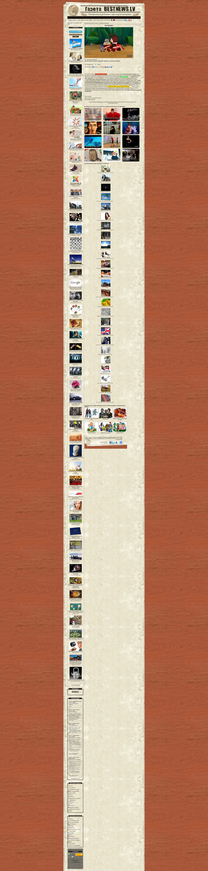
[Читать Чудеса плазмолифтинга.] (76, 509)
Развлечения (72, 800)
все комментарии (75, 778)
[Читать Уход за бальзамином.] (76, 388)
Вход (116, 103)
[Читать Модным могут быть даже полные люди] (76, 170)
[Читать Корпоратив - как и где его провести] (76, 125)
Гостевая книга (105, 437)
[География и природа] (75, 115)
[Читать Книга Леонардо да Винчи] (76, 327)
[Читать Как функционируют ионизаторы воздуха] (76, 456)
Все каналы (72, 843)
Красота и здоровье (74, 791)
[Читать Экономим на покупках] (76, 138)
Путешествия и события (75, 798)
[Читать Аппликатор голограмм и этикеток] (76, 374)
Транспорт (71, 805)
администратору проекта (102, 90)
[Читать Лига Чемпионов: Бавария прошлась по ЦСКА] (76, 521)
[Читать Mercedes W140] (76, 560)
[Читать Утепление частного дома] (76, 160)
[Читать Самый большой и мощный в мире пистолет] (76, 99)
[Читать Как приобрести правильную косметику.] (76, 571)
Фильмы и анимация (74, 807)
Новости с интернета (89, 23)
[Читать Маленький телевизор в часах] (76, 650)
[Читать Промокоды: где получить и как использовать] (76, 495)
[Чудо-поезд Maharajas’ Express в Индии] (75, 692)
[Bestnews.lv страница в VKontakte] (116, 443)
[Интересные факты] (75, 49)
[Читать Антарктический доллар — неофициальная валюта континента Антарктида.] (76, 660)
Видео (96, 23)
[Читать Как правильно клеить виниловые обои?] (76, 415)
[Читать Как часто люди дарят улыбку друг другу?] (76, 299)
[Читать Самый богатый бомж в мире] (76, 220)
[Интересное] (76, 341)
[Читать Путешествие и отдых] (76, 113)
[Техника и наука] (76, 186)
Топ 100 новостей (75, 685)
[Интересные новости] (76, 140)
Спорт (70, 803)
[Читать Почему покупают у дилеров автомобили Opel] (76, 401)
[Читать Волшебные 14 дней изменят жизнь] (76, 470)
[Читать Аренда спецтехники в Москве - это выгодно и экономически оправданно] (76, 583)
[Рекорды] (75, 102)
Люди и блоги (72, 793)
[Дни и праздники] (76, 128)
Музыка (71, 794)
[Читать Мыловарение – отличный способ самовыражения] (76, 597)
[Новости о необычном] (75, 76)
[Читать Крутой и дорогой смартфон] (76, 349)
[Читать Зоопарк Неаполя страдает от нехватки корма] (76, 624)
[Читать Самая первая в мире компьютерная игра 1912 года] (76, 249)
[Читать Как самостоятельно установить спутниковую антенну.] (76, 263)
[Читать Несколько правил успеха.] (76, 362)
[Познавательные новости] (75, 150)
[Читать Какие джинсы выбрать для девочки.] (76, 195)
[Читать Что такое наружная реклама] (76, 47)
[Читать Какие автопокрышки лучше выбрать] (76, 428)
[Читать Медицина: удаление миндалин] (76, 60)
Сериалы (71, 801)
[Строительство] (75, 162)
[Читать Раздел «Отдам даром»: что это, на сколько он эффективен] (76, 610)
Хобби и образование (74, 809)
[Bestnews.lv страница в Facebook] (110, 443)
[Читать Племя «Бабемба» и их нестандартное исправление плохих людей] (76, 484)
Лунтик (99, 64)
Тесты (118, 437)
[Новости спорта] (76, 524)
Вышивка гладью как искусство (75, 702)
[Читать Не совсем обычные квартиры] (76, 208)
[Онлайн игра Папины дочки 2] (120, 431)
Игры (115, 437)
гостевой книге (100, 87)
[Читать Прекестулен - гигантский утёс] (76, 233)
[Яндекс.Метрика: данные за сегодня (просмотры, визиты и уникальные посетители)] (75, 857)
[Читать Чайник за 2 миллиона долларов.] (76, 679)
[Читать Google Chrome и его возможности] (76, 313)
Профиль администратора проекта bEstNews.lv (119, 86)
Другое (71, 785)
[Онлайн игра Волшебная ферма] (106, 432)
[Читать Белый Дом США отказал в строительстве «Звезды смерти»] (76, 73)
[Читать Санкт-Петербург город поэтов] (76, 637)
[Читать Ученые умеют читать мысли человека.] (76, 338)
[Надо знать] (76, 317)
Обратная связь (92, 438)
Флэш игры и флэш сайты (74, 710)
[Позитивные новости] (76, 89)
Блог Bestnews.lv (100, 438)
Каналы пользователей (74, 845)
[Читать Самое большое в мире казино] (76, 274)
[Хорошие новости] (75, 198)
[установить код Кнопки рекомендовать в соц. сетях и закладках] (113, 67)
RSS (121, 439)
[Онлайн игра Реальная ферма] (91, 431)
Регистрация (111, 103)
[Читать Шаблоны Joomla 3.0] (76, 184)
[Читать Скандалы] (76, 548)
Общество (71, 796)
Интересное (72, 787)
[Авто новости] (75, 405)
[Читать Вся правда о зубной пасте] (76, 87)
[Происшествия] (75, 627)
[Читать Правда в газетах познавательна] (76, 148)
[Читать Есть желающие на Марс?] (76, 440)
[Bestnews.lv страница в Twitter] (113, 443)
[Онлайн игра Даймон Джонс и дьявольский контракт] (120, 417)
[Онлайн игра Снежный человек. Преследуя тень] (91, 417)
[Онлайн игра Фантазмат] (106, 418)
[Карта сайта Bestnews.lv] (121, 443)
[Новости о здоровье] (76, 62)
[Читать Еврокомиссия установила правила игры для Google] (76, 286)
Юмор (70, 810)
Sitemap (117, 439)
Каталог (111, 437)
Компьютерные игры (74, 789)
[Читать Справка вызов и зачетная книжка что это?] (76, 535)
